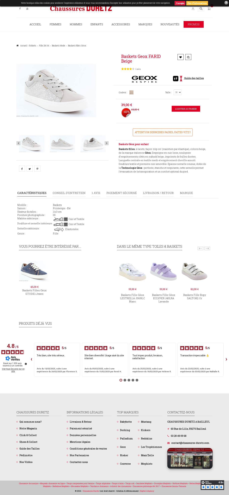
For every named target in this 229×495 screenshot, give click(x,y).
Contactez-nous (79, 462)
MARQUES (145, 24)
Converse (125, 463)
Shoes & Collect (28, 441)
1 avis (96, 193)
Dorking (125, 430)
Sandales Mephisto (144, 483)
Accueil (35, 24)
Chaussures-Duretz (91, 491)
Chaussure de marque (28, 483)
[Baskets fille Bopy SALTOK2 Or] (194, 272)
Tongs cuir (129, 483)
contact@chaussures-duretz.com (190, 442)
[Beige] (131, 92)
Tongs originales (103, 483)
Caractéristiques (31, 193)
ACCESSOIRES (120, 24)
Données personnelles (83, 435)
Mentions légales (80, 441)
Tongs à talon (118, 483)
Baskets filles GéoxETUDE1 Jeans (34, 292)
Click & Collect (28, 435)
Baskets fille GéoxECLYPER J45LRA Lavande (163, 298)
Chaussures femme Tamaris (173, 486)
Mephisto (146, 463)
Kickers (145, 430)
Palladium (126, 438)
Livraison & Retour (81, 421)
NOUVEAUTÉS (170, 24)
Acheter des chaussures (120, 486)
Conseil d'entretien (69, 193)
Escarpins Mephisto (162, 483)
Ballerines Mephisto (61, 486)
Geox (123, 446)
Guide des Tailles (29, 448)
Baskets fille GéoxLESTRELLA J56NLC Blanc (132, 298)
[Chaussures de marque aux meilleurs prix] (81, 8)
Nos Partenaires (79, 455)
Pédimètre (26, 455)
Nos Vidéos (26, 462)
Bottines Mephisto (180, 483)
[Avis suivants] (226, 359)
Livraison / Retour (158, 193)
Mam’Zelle (147, 455)
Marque (186, 193)
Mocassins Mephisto (80, 486)
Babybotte (126, 421)
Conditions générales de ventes (88, 448)
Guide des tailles (194, 78)
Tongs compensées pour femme (80, 483)
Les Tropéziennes (151, 446)
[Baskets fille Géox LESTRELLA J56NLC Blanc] (132, 272)
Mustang (146, 421)
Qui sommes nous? (30, 421)
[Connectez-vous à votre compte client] (192, 8)
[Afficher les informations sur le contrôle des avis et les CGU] (25, 364)
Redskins (146, 438)
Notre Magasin (28, 428)
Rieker (124, 455)
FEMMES (55, 24)
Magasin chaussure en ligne (52, 483)
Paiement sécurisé (121, 193)
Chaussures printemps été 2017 (146, 486)
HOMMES (76, 24)
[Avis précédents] (31, 359)
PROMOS (193, 24)
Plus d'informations (197, 3)
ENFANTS (97, 24)
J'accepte (180, 3)
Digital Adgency (147, 491)
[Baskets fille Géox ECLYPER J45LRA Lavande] (163, 272)
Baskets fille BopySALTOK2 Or (194, 296)
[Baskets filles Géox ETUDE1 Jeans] (34, 270)
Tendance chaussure (99, 486)
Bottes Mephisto (196, 483)
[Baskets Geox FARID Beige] (31, 143)
